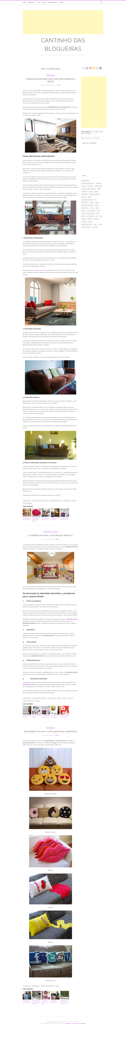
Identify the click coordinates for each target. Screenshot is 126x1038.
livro (98, 210)
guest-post (67, 500)
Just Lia (84, 210)
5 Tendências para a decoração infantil (27, 518)
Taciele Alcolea (86, 227)
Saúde (100, 224)
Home (24, 2)
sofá (74, 500)
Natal (83, 216)
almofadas (27, 500)
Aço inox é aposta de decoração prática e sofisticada (36, 1002)
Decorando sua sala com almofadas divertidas (36, 519)
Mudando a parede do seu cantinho (64, 716)
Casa (99, 188)
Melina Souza (91, 213)
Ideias (92, 208)
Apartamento (85, 180)
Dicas (55, 531)
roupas (90, 221)
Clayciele (84, 191)
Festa (97, 202)
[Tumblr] (100, 69)
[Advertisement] (63, 22)
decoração (52, 698)
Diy (95, 199)
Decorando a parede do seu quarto (55, 716)
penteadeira (90, 216)
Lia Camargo (91, 210)
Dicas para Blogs (52, 2)
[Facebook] (87, 69)
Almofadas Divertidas (39, 698)
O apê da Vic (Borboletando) (54, 1001)
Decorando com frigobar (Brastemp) (27, 1001)
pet (97, 216)
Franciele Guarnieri (87, 205)
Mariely (59, 85)
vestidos (95, 227)
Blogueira (90, 186)
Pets (39, 2)
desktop (84, 197)
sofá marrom (28, 503)
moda (98, 213)
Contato (61, 2)
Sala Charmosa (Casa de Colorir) (55, 518)
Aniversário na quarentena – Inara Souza (45, 1002)
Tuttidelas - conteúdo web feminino (75, 1023)
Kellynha (57, 539)
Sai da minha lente (87, 224)
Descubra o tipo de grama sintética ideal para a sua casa (64, 1002)
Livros (44, 2)
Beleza (83, 186)
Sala (57, 986)
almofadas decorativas (39, 500)
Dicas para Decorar (47, 986)
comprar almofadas (39, 270)
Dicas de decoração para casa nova (45, 518)
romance (84, 221)
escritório (84, 202)
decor (96, 191)
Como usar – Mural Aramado (36, 716)
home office (85, 208)
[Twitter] (83, 69)
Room (37, 701)
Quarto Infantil (29, 701)
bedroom (98, 183)
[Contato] (93, 69)
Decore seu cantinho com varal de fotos (64, 518)
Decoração (31, 2)
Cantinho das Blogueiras (89, 188)
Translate (88, 134)
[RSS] (97, 69)
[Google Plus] (90, 69)
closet (91, 191)
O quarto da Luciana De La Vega (27, 716)
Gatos (96, 205)
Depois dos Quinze (94, 194)
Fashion (91, 202)
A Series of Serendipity (88, 183)
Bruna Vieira (98, 186)
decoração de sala (55, 500)
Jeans (97, 208)
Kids (64, 698)
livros (83, 213)
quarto (70, 698)
